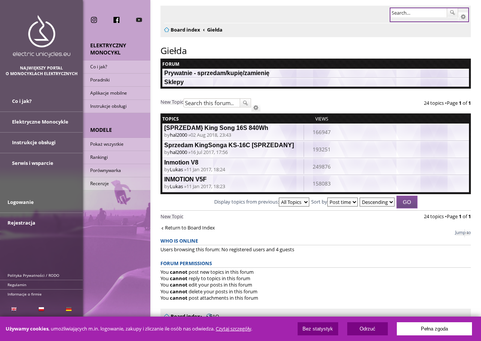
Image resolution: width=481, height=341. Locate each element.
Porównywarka (105, 170)
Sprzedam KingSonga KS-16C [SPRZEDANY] (229, 145)
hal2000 (178, 134)
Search (452, 12)
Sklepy (174, 82)
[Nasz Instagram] (94, 20)
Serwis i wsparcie (32, 163)
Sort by (319, 201)
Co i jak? (98, 66)
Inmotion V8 (181, 162)
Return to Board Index (190, 228)
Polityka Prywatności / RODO (33, 275)
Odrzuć (367, 329)
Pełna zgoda (434, 329)
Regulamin (17, 284)
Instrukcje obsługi (108, 106)
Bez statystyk (318, 329)
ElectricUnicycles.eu (41, 36)
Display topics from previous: (246, 201)
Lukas (176, 169)
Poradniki (100, 80)
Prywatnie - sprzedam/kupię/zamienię (216, 73)
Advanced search (463, 16)
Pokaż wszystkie (107, 144)
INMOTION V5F (185, 179)
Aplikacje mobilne (108, 93)
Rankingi (99, 157)
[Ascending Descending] (377, 201)
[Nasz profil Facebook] (116, 20)
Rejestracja (21, 222)
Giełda (173, 50)
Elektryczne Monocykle (40, 121)
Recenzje (99, 183)
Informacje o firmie (25, 294)
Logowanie (21, 202)
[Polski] (41, 309)
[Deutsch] (69, 309)
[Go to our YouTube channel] (139, 20)
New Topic (171, 101)
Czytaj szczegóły (233, 329)
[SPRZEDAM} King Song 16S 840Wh (216, 128)
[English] (13, 309)
